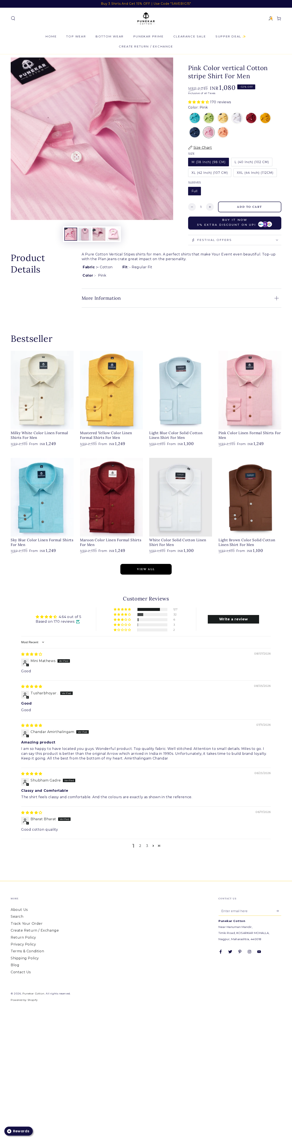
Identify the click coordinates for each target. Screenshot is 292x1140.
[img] (31, 654)
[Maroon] (251, 118)
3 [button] (147, 846)
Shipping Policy (25, 958)
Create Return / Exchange (35, 930)
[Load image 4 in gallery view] (113, 234)
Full (195, 191)
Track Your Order (27, 924)
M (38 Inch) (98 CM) (209, 162)
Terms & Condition (27, 951)
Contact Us (21, 972)
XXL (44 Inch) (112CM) (255, 173)
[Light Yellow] (223, 118)
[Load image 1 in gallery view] (70, 234)
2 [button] (140, 846)
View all (146, 569)
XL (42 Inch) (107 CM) (210, 173)
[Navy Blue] (194, 133)
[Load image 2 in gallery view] (84, 234)
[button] (13, 18)
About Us (19, 910)
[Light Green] (208, 118)
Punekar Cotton (33, 993)
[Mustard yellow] (265, 118)
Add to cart (249, 207)
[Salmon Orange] (223, 133)
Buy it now (226, 222)
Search (17, 916)
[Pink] (208, 133)
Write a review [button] (233, 619)
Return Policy (23, 937)
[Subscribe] (278, 911)
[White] (237, 118)
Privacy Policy (23, 944)
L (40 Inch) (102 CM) (251, 162)
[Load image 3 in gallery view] (99, 234)
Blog (15, 965)
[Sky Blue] (194, 118)
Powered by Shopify (24, 999)
